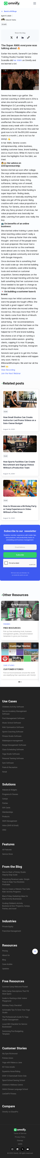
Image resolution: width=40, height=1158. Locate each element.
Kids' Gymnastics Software (13, 727)
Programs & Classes (10, 794)
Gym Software (8, 763)
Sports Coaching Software (12, 731)
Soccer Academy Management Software (14, 712)
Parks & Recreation (9, 767)
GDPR (20, 1144)
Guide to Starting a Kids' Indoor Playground (14, 999)
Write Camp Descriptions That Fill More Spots (15, 992)
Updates (5, 968)
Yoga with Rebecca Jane (12, 1062)
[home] (12, 3)
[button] (34, 3)
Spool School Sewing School (13, 1080)
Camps (5, 798)
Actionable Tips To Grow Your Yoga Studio (16, 1011)
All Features (7, 849)
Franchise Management (11, 931)
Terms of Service (20, 1133)
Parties (5, 803)
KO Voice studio (8, 1067)
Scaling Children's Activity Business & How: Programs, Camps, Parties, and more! (16, 906)
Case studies (7, 964)
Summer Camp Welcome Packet (15, 986)
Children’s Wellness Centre (12, 1085)
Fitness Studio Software (11, 736)
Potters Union (7, 1058)
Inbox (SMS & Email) (10, 825)
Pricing (5, 951)
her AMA (17, 60)
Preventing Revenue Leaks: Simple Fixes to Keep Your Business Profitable (15, 882)
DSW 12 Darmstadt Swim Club (14, 1076)
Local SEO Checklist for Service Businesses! (14, 1025)
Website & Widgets (9, 790)
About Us (6, 955)
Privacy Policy (20, 1137)
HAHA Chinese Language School (15, 1089)
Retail (4, 772)
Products (5, 816)
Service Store (7, 854)
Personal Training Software (13, 758)
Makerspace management (12, 740)
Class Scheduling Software (13, 749)
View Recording (8, 370)
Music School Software (11, 723)
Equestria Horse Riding (11, 1071)
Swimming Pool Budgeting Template (12, 1032)
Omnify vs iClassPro (10, 1111)
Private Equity (7, 926)
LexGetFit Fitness (9, 1093)
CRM (4, 830)
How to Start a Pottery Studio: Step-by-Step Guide (14, 873)
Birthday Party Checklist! (12, 1005)
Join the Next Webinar (11, 373)
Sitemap (20, 1140)
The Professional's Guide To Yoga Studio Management (15, 1018)
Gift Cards (6, 807)
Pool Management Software (13, 718)
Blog (4, 959)
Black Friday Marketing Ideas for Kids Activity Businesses (15, 897)
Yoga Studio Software (11, 754)
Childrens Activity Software (13, 706)
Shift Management (9, 821)
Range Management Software (14, 745)
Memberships (7, 812)
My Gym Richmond (9, 1053)
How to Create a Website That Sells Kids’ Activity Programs (16, 890)
